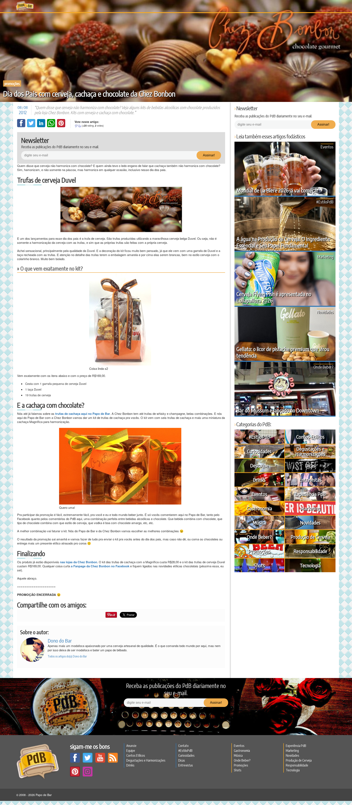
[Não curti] (76, 125)
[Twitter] (31, 126)
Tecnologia (310, 565)
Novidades (325, 311)
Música (259, 522)
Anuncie (131, 746)
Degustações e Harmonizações (310, 451)
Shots (259, 565)
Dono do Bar (60, 640)
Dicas (310, 465)
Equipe (130, 751)
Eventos (327, 146)
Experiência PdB (310, 494)
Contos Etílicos (310, 437)
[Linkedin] (41, 126)
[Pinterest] (61, 126)
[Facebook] (21, 126)
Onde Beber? (323, 366)
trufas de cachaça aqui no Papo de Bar (82, 413)
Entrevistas (310, 480)
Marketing (325, 256)
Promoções (12, 83)
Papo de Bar (24, 6)
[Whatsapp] (51, 126)
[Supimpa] (79, 125)
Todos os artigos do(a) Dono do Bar (67, 656)
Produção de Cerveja (310, 537)
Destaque (259, 465)
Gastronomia (259, 508)
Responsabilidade (310, 551)
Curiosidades (259, 451)
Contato (183, 746)
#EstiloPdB (324, 201)
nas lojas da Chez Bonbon (78, 562)
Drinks (259, 480)
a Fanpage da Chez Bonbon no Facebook (100, 566)
